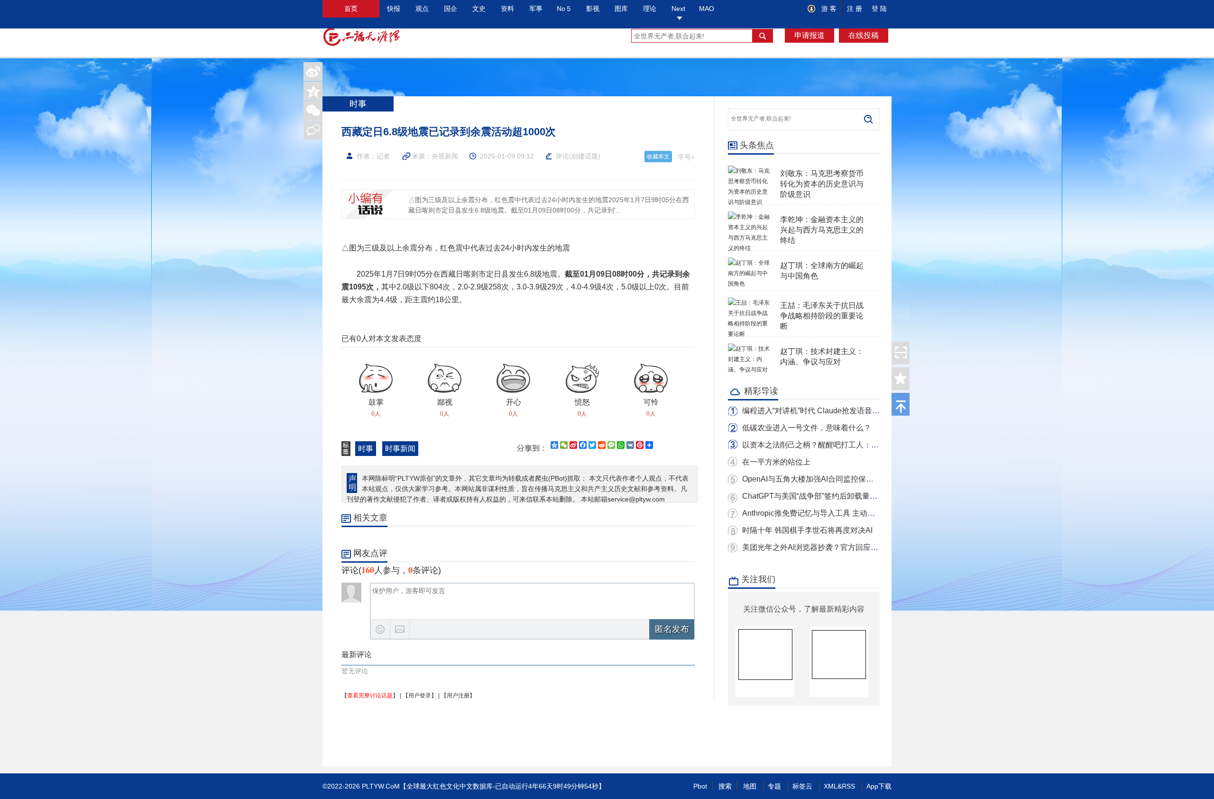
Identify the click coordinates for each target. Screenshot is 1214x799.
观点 (422, 8)
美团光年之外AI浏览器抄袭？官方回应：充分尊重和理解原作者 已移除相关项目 (875, 547)
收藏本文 (658, 156)
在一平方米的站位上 (776, 462)
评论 (562, 156)
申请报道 (809, 35)
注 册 (854, 8)
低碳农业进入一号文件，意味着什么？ (806, 428)
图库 (621, 8)
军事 (536, 8)
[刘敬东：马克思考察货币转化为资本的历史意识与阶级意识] (749, 170)
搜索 (725, 786)
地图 (749, 786)
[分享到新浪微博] (313, 71)
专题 (774, 786)
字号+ (686, 157)
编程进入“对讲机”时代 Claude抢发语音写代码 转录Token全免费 (848, 411)
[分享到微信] (313, 110)
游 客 (828, 8)
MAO (706, 8)
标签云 (802, 786)
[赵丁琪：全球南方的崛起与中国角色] (749, 263)
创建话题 (584, 156)
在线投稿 (863, 35)
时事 (365, 449)
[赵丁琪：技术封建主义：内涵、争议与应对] (749, 348)
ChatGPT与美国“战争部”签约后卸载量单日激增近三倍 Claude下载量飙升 (864, 496)
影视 (592, 8)
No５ (564, 8)
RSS (848, 786)
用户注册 (458, 695)
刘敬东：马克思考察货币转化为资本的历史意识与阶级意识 (822, 183)
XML (830, 786)
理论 (649, 8)
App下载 (879, 786)
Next (678, 8)
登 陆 (879, 8)
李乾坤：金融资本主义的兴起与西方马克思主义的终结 (822, 229)
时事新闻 (400, 449)
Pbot (700, 786)
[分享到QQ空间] (313, 91)
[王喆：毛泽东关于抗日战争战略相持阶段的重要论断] (749, 302)
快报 (393, 8)
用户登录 (419, 695)
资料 (507, 8)
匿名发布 (672, 629)
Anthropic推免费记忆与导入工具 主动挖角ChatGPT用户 (835, 513)
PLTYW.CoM (381, 786)
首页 (351, 8)
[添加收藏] (901, 378)
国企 (450, 8)
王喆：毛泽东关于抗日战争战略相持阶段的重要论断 (822, 315)
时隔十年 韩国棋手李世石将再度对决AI (807, 530)
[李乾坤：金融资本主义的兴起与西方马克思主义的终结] (749, 217)
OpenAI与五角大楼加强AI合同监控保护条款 (815, 479)
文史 (479, 8)
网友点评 (370, 553)
